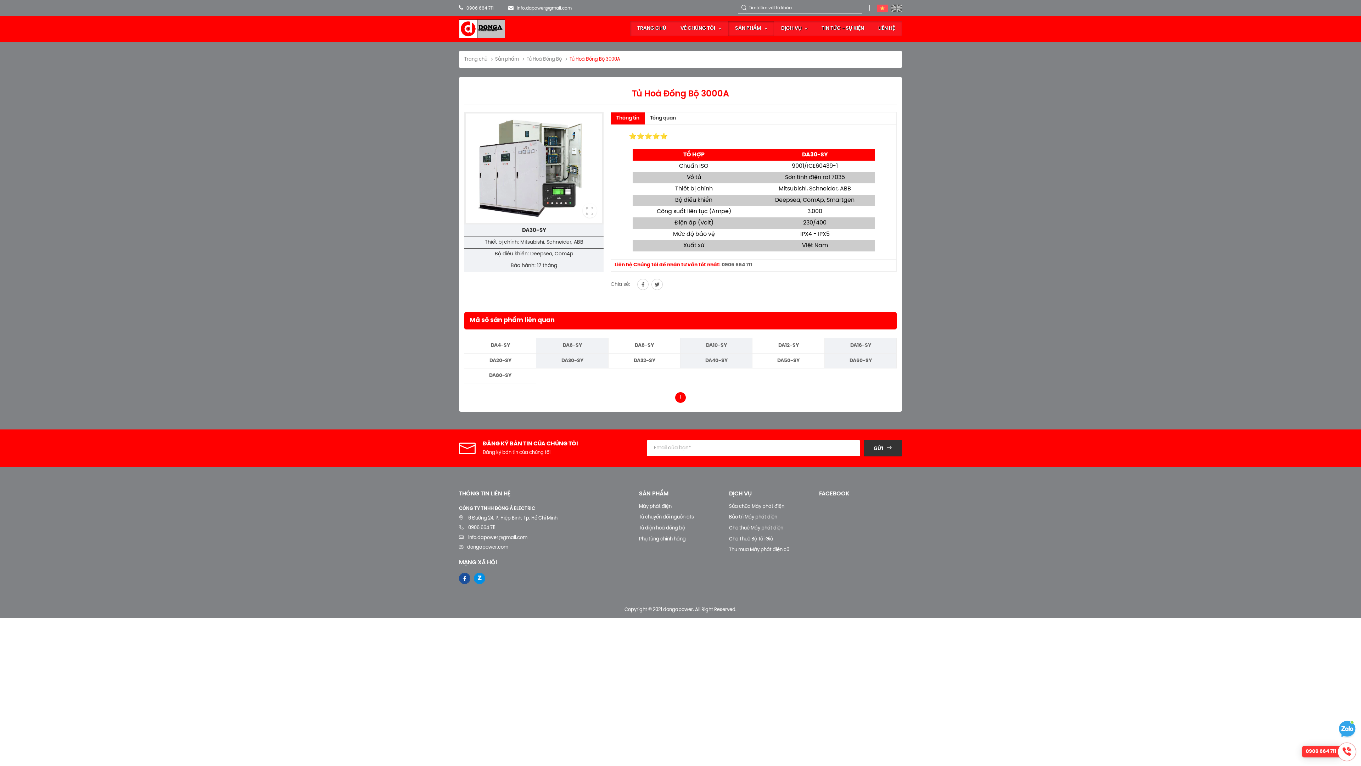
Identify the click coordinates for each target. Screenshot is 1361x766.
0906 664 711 (479, 8)
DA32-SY (644, 360)
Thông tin (627, 118)
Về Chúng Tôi (697, 28)
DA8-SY (644, 345)
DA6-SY (572, 345)
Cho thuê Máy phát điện (756, 528)
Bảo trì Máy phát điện (753, 517)
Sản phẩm (748, 28)
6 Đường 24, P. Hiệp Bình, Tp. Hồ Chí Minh (513, 518)
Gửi (878, 448)
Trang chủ (651, 28)
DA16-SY (860, 345)
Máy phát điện (655, 506)
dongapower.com (487, 547)
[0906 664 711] (1347, 729)
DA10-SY (716, 345)
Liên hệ (886, 28)
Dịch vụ (791, 28)
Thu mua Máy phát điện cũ (759, 550)
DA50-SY (788, 360)
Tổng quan (663, 118)
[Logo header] (482, 29)
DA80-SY (500, 375)
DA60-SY (861, 360)
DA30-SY (572, 360)
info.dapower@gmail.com (544, 8)
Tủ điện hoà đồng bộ (662, 528)
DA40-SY (716, 360)
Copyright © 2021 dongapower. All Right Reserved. (680, 609)
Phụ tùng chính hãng (662, 539)
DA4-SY (500, 345)
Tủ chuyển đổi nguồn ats (666, 517)
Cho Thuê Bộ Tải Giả (751, 539)
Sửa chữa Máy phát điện (756, 506)
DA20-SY (500, 360)
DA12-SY (788, 345)
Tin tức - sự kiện (843, 28)
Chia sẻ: (620, 284)
